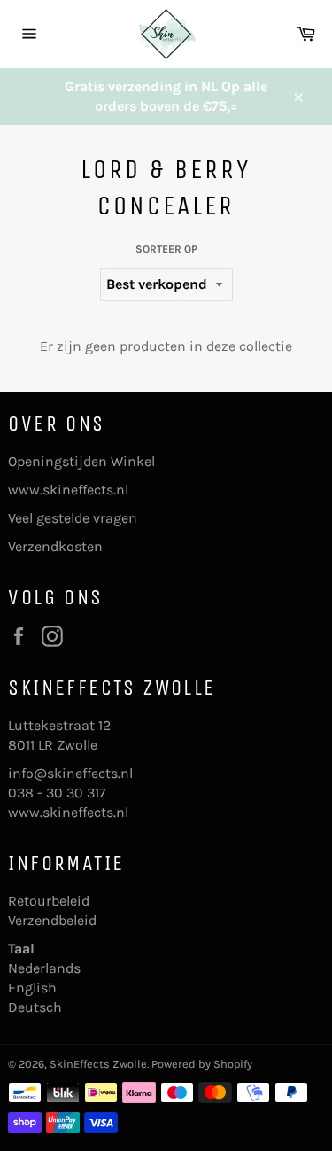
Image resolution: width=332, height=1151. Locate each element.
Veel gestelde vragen (72, 517)
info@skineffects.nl (70, 773)
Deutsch (35, 1007)
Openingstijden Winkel (81, 461)
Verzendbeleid (52, 920)
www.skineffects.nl (68, 489)
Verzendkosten (55, 546)
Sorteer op (166, 249)
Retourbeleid (48, 900)
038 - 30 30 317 (57, 792)
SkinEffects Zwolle (98, 1063)
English (32, 987)
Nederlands (44, 968)
